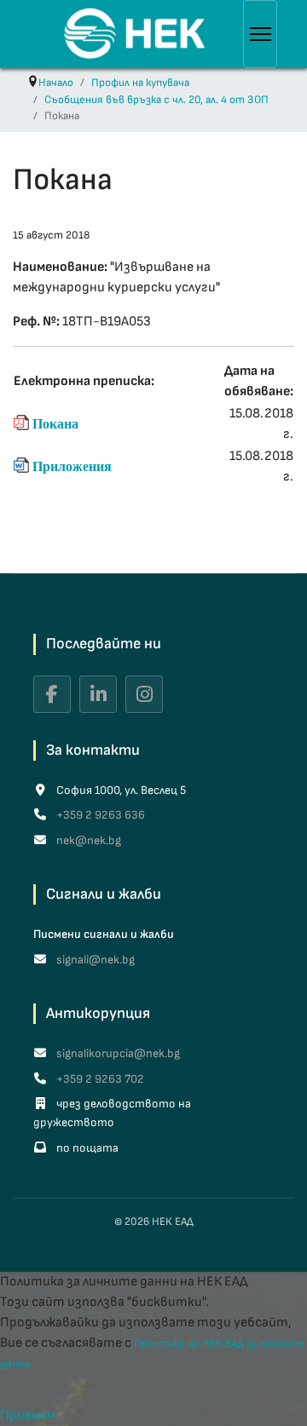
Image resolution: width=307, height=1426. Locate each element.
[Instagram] (144, 694)
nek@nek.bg (87, 840)
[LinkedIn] (98, 694)
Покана (55, 423)
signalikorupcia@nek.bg (117, 1053)
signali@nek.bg (94, 959)
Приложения (72, 466)
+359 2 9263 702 (99, 1079)
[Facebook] (52, 694)
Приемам (27, 1415)
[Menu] (260, 34)
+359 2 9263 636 (99, 815)
